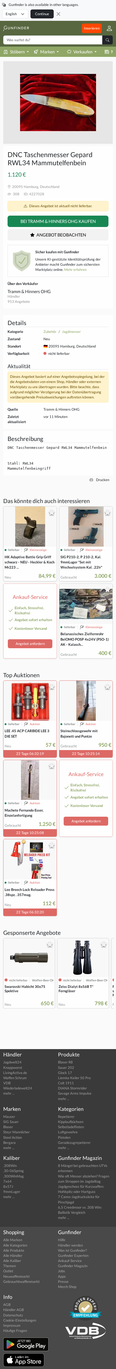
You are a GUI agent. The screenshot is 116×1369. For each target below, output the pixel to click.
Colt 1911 (66, 1083)
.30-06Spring (13, 1171)
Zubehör (49, 331)
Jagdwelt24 (12, 1062)
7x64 (7, 1181)
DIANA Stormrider (72, 1088)
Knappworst (12, 1067)
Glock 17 (65, 1072)
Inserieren (92, 28)
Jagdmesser (71, 331)
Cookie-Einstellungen (19, 1320)
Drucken (102, 480)
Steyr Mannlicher (16, 1132)
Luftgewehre (68, 1132)
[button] (107, 28)
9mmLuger (11, 1191)
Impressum (12, 1325)
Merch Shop (67, 1286)
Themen (9, 1266)
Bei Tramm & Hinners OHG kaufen (58, 221)
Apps (62, 1276)
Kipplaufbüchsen (70, 1122)
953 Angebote (19, 301)
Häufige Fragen (15, 1330)
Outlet (8, 1271)
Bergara (9, 1142)
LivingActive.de (15, 1072)
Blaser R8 (65, 1062)
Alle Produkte (13, 1250)
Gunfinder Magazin (72, 1266)
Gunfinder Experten (73, 1255)
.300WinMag (13, 1176)
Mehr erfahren (75, 269)
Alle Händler (12, 1255)
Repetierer (66, 1116)
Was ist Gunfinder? (72, 1250)
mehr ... (9, 1093)
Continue (42, 14)
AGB (7, 1304)
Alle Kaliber (12, 1260)
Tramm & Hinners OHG (29, 291)
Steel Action (12, 1137)
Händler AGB (13, 1310)
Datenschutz (13, 1315)
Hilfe (61, 1240)
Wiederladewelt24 (17, 1088)
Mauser (9, 1116)
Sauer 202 (66, 1067)
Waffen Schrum (15, 1078)
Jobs (61, 1271)
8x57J (8, 1186)
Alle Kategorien (15, 1245)
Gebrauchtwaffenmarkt (21, 1281)
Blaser (8, 1127)
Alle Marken (12, 1240)
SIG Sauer (11, 1122)
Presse (63, 1281)
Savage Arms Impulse (74, 1093)
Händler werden (70, 1245)
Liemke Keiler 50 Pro (74, 1078)
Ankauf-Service (70, 1260)
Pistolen (64, 1137)
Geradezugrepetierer (74, 1142)
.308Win (10, 1165)
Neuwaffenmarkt (16, 1276)
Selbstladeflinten (71, 1127)
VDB (7, 1083)
